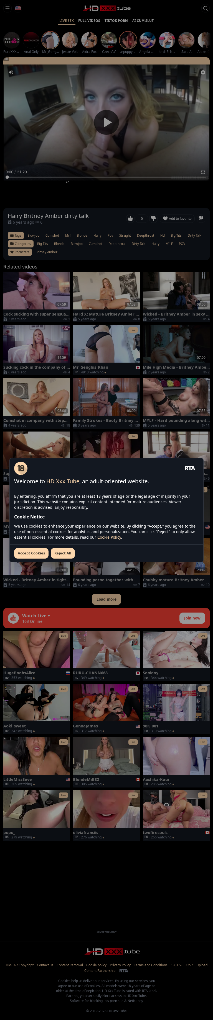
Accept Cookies (31, 553)
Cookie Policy (109, 537)
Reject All (62, 553)
